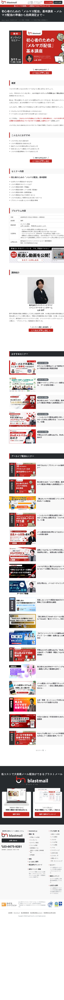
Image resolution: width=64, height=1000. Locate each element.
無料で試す (16, 814)
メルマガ (53, 839)
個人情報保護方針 (25, 912)
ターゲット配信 (34, 842)
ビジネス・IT (54, 855)
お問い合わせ (13, 840)
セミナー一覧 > (41, 750)
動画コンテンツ (54, 876)
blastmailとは (33, 831)
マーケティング (55, 850)
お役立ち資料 (57, 2)
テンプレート (33, 840)
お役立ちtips (54, 853)
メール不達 (54, 842)
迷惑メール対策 (55, 834)
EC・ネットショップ (56, 861)
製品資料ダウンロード (35, 865)
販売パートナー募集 (35, 869)
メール (53, 847)
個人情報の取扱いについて (36, 912)
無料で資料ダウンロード (47, 814)
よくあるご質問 (33, 862)
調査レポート (54, 858)
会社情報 (10, 912)
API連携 (32, 855)
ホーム (3, 20)
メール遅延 (54, 845)
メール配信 (54, 837)
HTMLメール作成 (34, 837)
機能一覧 (31, 834)
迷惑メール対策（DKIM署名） (37, 851)
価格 (30, 859)
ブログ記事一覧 (54, 831)
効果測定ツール (34, 848)
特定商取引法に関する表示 (50, 912)
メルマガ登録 (48, 2)
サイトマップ (17, 912)
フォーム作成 (33, 845)
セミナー (8, 20)
